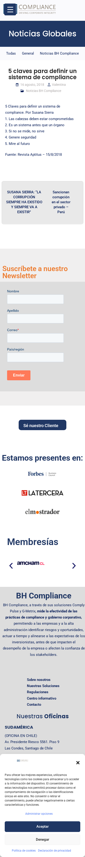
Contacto (34, 704)
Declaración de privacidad (54, 850)
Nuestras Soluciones (43, 686)
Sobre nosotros (39, 680)
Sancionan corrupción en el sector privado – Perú (61, 202)
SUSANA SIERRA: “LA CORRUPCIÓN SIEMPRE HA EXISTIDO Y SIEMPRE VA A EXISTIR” (24, 202)
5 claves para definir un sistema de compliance (42, 74)
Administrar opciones (39, 813)
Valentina (59, 85)
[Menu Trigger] (10, 9)
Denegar (42, 839)
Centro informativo (41, 698)
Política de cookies (24, 850)
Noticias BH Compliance (59, 53)
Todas (11, 53)
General (28, 53)
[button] (78, 762)
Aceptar (42, 826)
